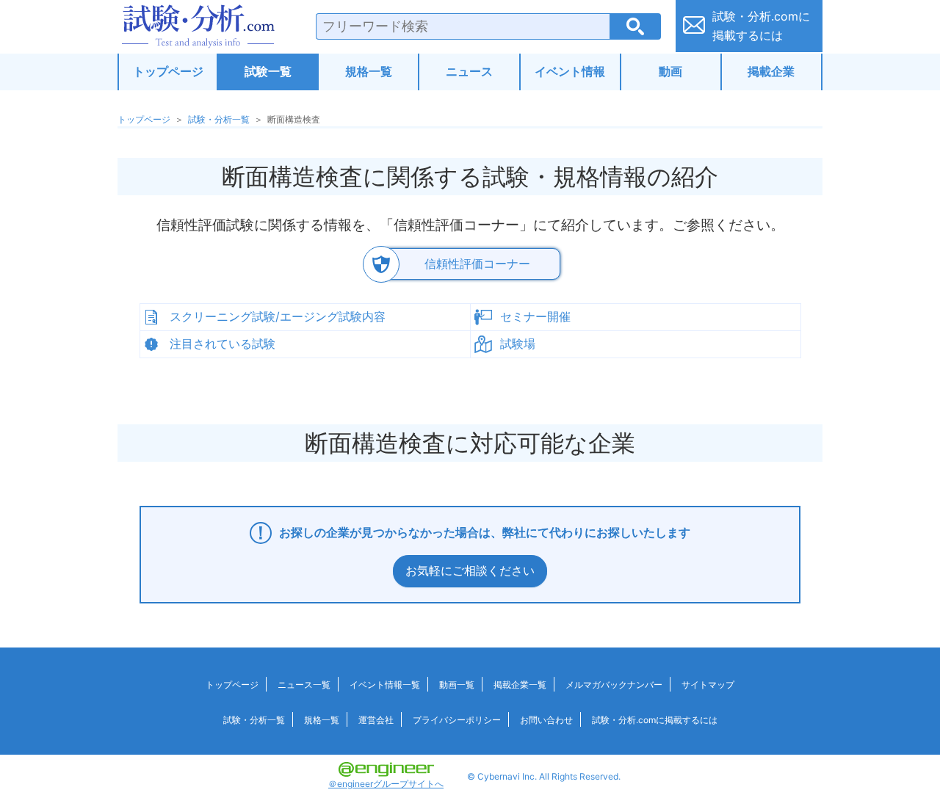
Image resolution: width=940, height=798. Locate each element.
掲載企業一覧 (520, 684)
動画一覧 (456, 684)
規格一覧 (368, 71)
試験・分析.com (198, 26)
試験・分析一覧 (219, 119)
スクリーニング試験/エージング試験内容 (278, 316)
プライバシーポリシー (457, 719)
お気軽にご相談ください (470, 570)
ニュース (469, 71)
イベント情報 (570, 71)
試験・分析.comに (761, 26)
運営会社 (376, 719)
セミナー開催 (535, 316)
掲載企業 (771, 71)
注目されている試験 (222, 343)
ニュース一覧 (304, 684)
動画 (670, 71)
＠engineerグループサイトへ (386, 783)
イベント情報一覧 (385, 684)
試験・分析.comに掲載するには (654, 719)
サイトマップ (708, 684)
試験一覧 (268, 71)
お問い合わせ (546, 719)
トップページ (168, 71)
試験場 (517, 343)
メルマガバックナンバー (613, 684)
